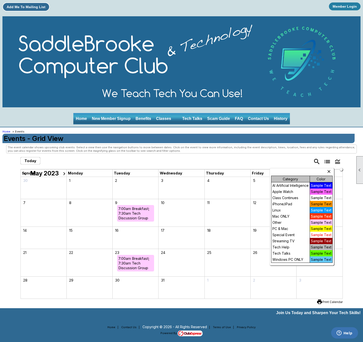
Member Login (345, 6)
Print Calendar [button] (333, 302)
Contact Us (258, 118)
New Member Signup (111, 118)
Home (81, 118)
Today (30, 160)
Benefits (143, 118)
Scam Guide (218, 118)
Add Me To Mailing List (26, 7)
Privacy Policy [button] (246, 327)
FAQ (239, 118)
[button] (337, 161)
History (280, 118)
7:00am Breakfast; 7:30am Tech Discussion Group (133, 213)
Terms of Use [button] (222, 327)
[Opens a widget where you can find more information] (344, 333)
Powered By (169, 333)
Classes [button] (163, 118)
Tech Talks (192, 118)
